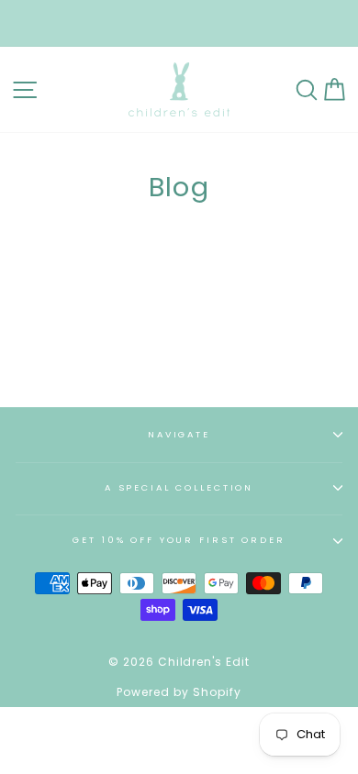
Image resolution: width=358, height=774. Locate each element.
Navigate (179, 434)
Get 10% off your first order (179, 540)
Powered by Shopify (179, 692)
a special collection (179, 487)
